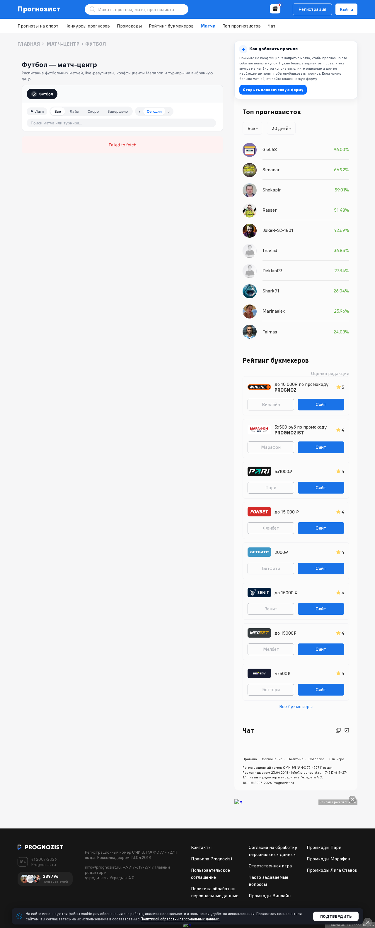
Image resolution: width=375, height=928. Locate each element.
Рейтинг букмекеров (171, 26)
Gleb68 (269, 149)
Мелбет (271, 649)
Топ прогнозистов (242, 26)
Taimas (269, 332)
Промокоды (129, 26)
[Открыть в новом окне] (338, 730)
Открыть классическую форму (273, 90)
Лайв (74, 111)
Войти (346, 9)
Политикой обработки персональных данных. (180, 919)
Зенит (271, 609)
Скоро (93, 111)
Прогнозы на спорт (38, 26)
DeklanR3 (272, 270)
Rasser (269, 210)
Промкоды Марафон (328, 859)
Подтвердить (336, 916)
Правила (250, 759)
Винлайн (271, 404)
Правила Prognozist (212, 859)
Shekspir (271, 190)
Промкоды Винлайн (270, 895)
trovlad (269, 250)
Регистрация (312, 9)
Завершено (118, 111)
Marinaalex (273, 311)
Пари (270, 487)
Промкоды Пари (324, 847)
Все (57, 111)
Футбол (46, 94)
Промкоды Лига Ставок (332, 870)
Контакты (201, 847)
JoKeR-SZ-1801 (277, 230)
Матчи (208, 26)
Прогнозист (39, 8)
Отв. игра (336, 759)
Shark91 (270, 291)
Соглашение (272, 759)
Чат (271, 26)
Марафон (271, 447)
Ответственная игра (270, 866)
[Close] (352, 799)
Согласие (316, 759)
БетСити (271, 568)
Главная (29, 44)
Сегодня (154, 111)
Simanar (270, 169)
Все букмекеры (296, 706)
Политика (296, 759)
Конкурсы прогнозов (87, 26)
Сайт (321, 404)
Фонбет (271, 528)
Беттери (271, 689)
